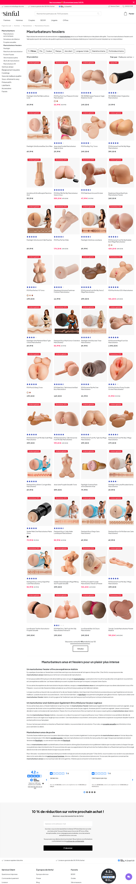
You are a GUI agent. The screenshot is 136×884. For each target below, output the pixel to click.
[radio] (27, 93)
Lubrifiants (6, 85)
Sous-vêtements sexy (10, 79)
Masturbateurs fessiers (12, 45)
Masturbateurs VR (9, 64)
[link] (6, 26)
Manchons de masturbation (13, 51)
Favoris (4, 91)
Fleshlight (6, 48)
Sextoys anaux (7, 67)
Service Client (115, 6)
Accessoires (6, 88)
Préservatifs (6, 82)
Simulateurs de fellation (11, 39)
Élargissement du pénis (11, 70)
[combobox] (65, 13)
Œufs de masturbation (11, 61)
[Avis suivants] (132, 779)
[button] (134, 2)
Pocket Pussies (8, 54)
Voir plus (80, 649)
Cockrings (6, 73)
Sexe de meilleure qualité (11, 76)
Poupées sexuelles (9, 42)
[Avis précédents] (46, 779)
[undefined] (43, 783)
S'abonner (68, 848)
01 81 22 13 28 (129, 6)
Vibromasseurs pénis (10, 58)
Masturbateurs (8, 31)
